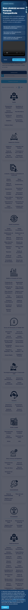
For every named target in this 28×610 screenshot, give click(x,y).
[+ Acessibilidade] (26, 12)
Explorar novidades (17, 59)
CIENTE (5, 607)
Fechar (5, 59)
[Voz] (26, 10)
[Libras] (26, 7)
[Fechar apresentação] (24, 4)
